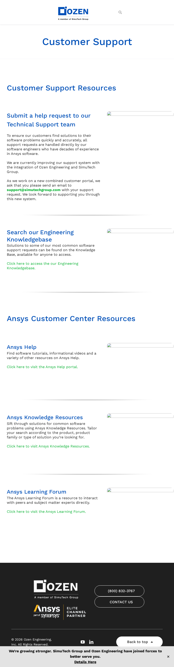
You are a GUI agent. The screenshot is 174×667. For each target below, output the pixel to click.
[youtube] (83, 642)
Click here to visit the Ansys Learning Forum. (46, 511)
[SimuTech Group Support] (140, 113)
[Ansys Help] (140, 345)
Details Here (85, 662)
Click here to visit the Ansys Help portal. (42, 367)
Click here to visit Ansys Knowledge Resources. (48, 446)
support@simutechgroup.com (33, 190)
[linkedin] (91, 642)
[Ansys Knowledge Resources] (140, 415)
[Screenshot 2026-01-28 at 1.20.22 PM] (140, 230)
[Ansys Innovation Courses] (140, 489)
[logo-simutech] (73, 6)
